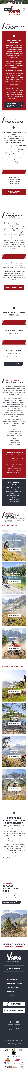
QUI (16, 856)
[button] (14, 923)
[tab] (14, 172)
